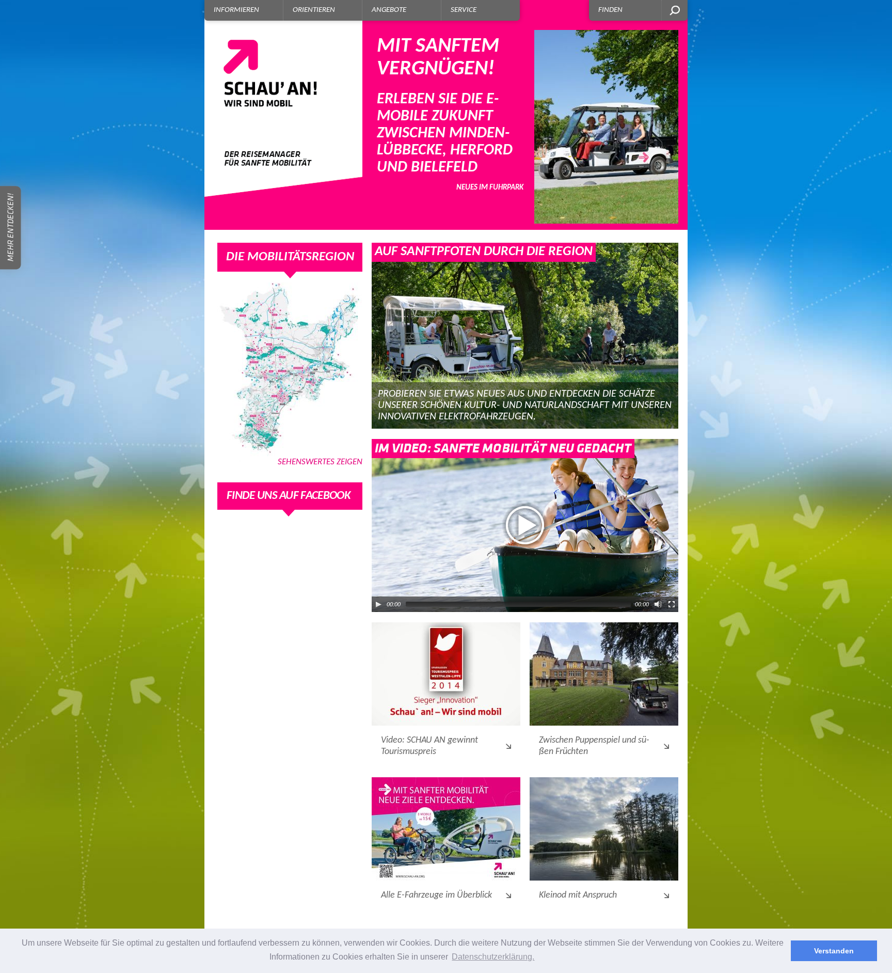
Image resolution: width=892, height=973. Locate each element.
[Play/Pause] (378, 604)
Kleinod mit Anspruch (578, 895)
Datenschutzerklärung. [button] (493, 956)
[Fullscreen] (671, 604)
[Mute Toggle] (658, 604)
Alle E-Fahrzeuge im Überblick (436, 895)
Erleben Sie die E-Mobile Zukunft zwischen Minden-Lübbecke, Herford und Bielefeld (450, 114)
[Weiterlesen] (446, 674)
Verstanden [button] (834, 951)
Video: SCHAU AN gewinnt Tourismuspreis (429, 746)
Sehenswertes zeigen (320, 462)
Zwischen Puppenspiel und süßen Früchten (594, 746)
